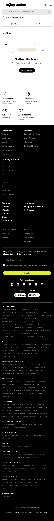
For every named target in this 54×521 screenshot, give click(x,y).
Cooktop (17, 407)
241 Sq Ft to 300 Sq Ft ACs (35, 336)
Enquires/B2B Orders (31, 146)
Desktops (39, 479)
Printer (28, 482)
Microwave (41, 413)
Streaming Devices (19, 367)
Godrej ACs (18, 312)
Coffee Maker (6, 407)
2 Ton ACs (29, 324)
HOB (28, 410)
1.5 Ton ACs (6, 324)
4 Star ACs (5, 330)
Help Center (29, 203)
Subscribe (27, 273)
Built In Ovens (18, 404)
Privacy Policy (28, 241)
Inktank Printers (21, 485)
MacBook (14, 479)
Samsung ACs (33, 315)
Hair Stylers (25, 435)
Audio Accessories (36, 367)
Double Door (30, 393)
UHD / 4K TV (35, 364)
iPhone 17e (5, 175)
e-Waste (5, 210)
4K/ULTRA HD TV (31, 347)
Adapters (5, 457)
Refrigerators (6, 393)
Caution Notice (29, 237)
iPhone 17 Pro (6, 167)
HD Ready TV (15, 364)
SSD (3, 471)
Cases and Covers (30, 457)
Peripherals (31, 468)
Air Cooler (5, 183)
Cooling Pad (6, 468)
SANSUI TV (6, 344)
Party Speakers (7, 150)
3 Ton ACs (17, 327)
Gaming (4, 154)
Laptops (4, 142)
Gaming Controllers (25, 370)
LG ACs (36, 309)
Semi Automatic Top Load (11, 387)
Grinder (23, 413)
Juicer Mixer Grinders (9, 413)
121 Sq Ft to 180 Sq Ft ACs (29, 333)
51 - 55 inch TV (21, 353)
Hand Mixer (19, 410)
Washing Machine (8, 195)
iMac (21, 482)
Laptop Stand (19, 468)
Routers (4, 488)
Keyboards (14, 465)
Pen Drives (42, 468)
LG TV (36, 344)
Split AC (20, 381)
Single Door (18, 393)
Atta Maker (6, 404)
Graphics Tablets (24, 446)
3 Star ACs (39, 327)
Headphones (37, 424)
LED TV (4, 364)
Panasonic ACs (19, 315)
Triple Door (42, 393)
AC (3, 179)
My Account (29, 210)
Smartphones (6, 454)
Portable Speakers (19, 427)
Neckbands (26, 424)
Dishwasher (37, 390)
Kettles (31, 413)
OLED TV (18, 347)
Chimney (29, 404)
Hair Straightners (39, 435)
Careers (5, 206)
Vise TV (16, 344)
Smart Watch (6, 496)
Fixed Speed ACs (30, 330)
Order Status (8, 220)
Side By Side (6, 396)
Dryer (28, 390)
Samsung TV (26, 344)
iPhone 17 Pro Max (8, 171)
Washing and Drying (9, 384)
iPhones (18, 454)
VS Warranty (28, 142)
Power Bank (15, 457)
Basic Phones (29, 454)
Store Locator (6, 233)
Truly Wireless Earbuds (10, 424)
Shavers (15, 435)
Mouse (4, 465)
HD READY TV (15, 350)
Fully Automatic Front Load (34, 387)
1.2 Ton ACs (35, 321)
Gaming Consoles (8, 370)
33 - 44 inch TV (42, 350)
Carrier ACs (44, 312)
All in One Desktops (9, 482)
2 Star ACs (28, 327)
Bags (44, 465)
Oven (3, 416)
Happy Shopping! (27, 70)
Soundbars (39, 370)
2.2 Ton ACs (41, 324)
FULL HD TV (44, 347)
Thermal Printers (36, 485)
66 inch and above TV (10, 356)
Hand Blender (6, 410)
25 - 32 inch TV (28, 350)
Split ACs (18, 318)
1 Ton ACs (23, 321)
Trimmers (5, 435)
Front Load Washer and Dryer (12, 390)
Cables (39, 454)
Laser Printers (7, 485)
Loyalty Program (29, 138)
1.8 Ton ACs (18, 324)
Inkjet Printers (39, 482)
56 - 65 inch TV (35, 353)
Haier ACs (45, 315)
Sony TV (45, 344)
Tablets (4, 446)
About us (6, 203)
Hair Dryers (6, 438)
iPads (12, 446)
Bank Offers (5, 237)
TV (2, 187)
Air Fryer (42, 407)
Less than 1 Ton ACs (9, 321)
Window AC (30, 381)
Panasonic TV (7, 347)
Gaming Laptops (27, 479)
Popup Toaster (13, 416)
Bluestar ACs (6, 312)
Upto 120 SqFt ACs (9, 333)
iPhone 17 (5, 163)
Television (5, 134)
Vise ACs (5, 309)
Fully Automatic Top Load (29, 384)
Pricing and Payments (9, 229)
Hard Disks (12, 471)
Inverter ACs (43, 330)
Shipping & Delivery (33, 206)
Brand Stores (28, 229)
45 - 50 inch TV (7, 353)
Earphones (5, 427)
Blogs (4, 217)
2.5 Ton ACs (6, 327)
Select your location (18, 17)
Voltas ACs (15, 309)
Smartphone (6, 138)
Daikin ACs (27, 309)
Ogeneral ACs (6, 318)
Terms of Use (28, 233)
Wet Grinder (43, 416)
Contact (5, 213)
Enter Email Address (13, 260)
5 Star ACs (16, 330)
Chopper (39, 404)
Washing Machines (8, 146)
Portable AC (42, 381)
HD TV (4, 350)
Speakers (18, 373)
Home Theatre (7, 373)
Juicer (35, 410)
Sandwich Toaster (29, 416)
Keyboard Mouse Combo (30, 465)
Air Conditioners (7, 381)
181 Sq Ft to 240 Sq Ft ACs (11, 336)
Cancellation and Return (32, 134)
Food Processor (30, 407)
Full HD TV (5, 367)
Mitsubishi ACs (31, 312)
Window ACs (29, 318)
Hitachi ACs (6, 315)
